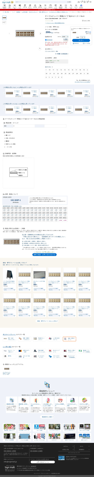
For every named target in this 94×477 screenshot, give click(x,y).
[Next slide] (89, 93)
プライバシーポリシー (45, 473)
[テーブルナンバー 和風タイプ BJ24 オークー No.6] (4, 18)
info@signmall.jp (10, 462)
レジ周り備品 (7, 347)
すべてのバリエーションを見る (82, 82)
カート (81, 446)
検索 (70, 1)
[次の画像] (40, 33)
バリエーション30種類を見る (23, 289)
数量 (78, 37)
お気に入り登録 (87, 20)
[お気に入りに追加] (20, 96)
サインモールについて (73, 452)
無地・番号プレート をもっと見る (47, 321)
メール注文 (87, 43)
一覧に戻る (6, 12)
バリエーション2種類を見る (8, 289)
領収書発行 (81, 449)
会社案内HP (33, 466)
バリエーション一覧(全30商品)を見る (55, 23)
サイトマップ (37, 473)
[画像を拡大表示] (39, 48)
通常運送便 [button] (49, 40)
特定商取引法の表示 (55, 473)
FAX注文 (77, 43)
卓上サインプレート (9, 334)
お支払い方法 (65, 449)
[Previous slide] (4, 93)
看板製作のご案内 (47, 417)
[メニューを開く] (90, 2)
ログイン (65, 446)
